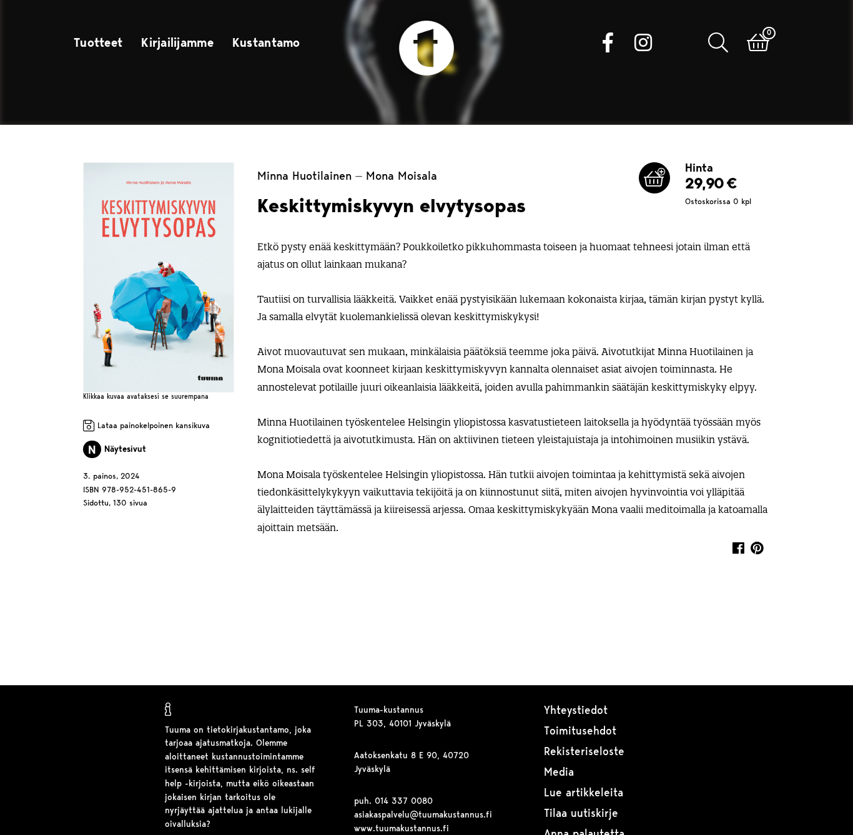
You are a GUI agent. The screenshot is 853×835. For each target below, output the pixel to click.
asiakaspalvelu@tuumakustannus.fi (423, 815)
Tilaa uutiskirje (581, 814)
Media (559, 773)
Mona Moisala (401, 177)
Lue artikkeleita (583, 793)
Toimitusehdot (580, 731)
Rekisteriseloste (584, 752)
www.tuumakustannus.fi (401, 829)
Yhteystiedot (576, 711)
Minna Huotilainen (304, 177)
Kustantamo (266, 43)
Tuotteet (98, 43)
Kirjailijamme (177, 43)
